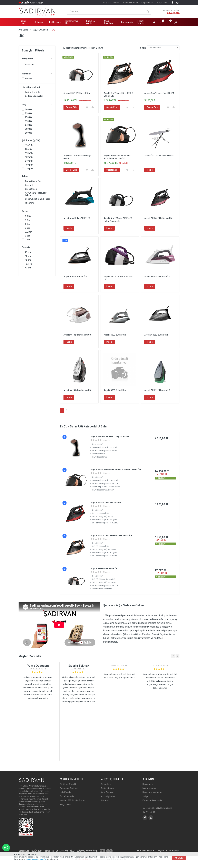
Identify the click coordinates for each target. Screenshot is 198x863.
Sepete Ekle (71, 107)
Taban (25, 176)
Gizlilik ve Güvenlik (68, 784)
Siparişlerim (106, 784)
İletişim (145, 796)
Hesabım (105, 800)
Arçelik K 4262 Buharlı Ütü (156, 335)
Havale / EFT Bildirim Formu (72, 800)
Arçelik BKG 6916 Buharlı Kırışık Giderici (109, 437)
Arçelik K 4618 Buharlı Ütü (75, 276)
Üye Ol (116, 3)
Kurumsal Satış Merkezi (153, 800)
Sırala (143, 48)
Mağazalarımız (148, 3)
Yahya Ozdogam (38, 665)
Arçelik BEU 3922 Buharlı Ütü (157, 276)
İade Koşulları (66, 792)
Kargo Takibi (162, 3)
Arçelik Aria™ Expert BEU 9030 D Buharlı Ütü (111, 535)
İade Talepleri (107, 792)
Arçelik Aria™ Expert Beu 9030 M (159, 93)
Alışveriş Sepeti (108, 796)
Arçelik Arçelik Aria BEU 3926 (76, 218)
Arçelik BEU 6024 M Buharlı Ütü (158, 218)
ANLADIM (179, 858)
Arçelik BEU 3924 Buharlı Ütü (157, 390)
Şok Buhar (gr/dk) (31, 140)
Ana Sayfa (23, 30)
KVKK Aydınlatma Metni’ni (36, 859)
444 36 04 (173, 13)
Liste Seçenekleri (31, 87)
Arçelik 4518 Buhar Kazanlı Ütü (77, 335)
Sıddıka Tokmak (78, 665)
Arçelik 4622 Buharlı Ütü (115, 335)
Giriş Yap (107, 3)
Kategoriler (27, 58)
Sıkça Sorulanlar (67, 796)
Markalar (26, 73)
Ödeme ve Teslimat (69, 788)
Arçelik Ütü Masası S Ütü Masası (159, 156)
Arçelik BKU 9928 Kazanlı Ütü (76, 93)
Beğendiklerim (107, 788)
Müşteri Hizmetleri (130, 3)
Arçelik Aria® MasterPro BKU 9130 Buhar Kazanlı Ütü (115, 470)
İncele (150, 170)
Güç (24, 104)
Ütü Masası (29, 64)
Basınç (25, 211)
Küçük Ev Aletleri (40, 30)
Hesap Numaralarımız (152, 792)
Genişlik (26, 247)
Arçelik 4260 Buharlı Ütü (115, 390)
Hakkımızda (147, 784)
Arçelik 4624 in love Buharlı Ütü (77, 390)
